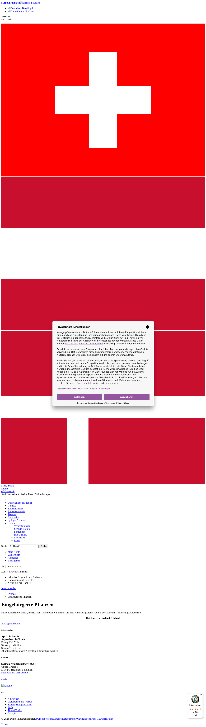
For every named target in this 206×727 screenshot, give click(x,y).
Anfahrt (4, 679)
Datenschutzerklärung (64, 718)
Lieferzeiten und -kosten (20, 701)
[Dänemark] (103, 482)
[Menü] (201, 695)
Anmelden (13, 557)
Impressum (47, 718)
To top (4, 724)
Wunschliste (14, 554)
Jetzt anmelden (8, 588)
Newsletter (13, 698)
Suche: (4, 546)
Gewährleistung (105, 718)
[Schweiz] (103, 175)
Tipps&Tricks (15, 710)
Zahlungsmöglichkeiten (20, 704)
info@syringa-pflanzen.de (14, 672)
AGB (38, 718)
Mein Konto (14, 552)
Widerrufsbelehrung (86, 718)
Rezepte (12, 713)
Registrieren (14, 560)
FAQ (10, 707)
